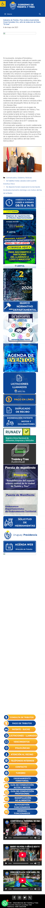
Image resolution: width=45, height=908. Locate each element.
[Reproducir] (6, 838)
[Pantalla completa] (39, 838)
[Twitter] (24, 897)
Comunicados (11, 178)
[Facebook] (14, 897)
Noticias (28, 178)
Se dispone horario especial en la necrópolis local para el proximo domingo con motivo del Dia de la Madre (22, 190)
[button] (3, 4)
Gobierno (21, 178)
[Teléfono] (30, 897)
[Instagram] (19, 897)
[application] (22, 829)
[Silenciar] (35, 838)
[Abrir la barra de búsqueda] (40, 14)
